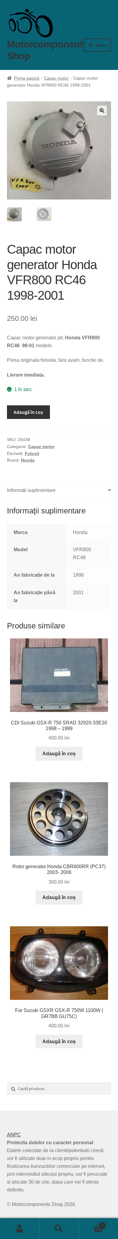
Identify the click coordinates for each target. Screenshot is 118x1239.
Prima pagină (26, 78)
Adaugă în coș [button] (59, 753)
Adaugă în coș (28, 412)
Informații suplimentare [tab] (31, 490)
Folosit (32, 453)
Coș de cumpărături (91, 1224)
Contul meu (19, 1228)
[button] (102, 110)
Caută (59, 1228)
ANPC (14, 1134)
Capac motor (56, 78)
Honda (27, 460)
